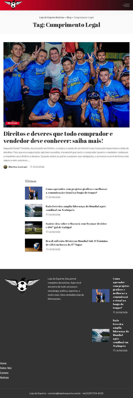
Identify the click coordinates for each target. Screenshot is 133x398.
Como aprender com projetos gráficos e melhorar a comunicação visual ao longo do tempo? (121, 293)
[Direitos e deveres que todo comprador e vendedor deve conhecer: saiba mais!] (66, 84)
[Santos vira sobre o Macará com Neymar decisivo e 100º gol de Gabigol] (33, 227)
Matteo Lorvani (17, 167)
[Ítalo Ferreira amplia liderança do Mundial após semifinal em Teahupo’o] (33, 210)
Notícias (12, 123)
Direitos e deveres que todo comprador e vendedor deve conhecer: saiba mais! (58, 137)
